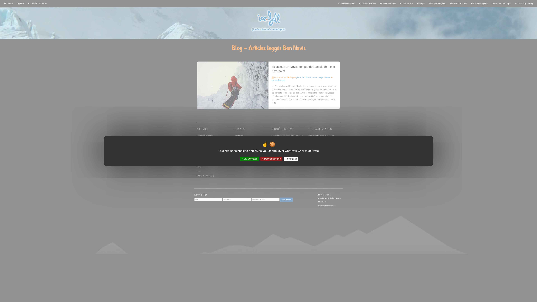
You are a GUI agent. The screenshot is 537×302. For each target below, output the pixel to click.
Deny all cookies (272, 159)
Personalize (291, 159)
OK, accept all (250, 159)
